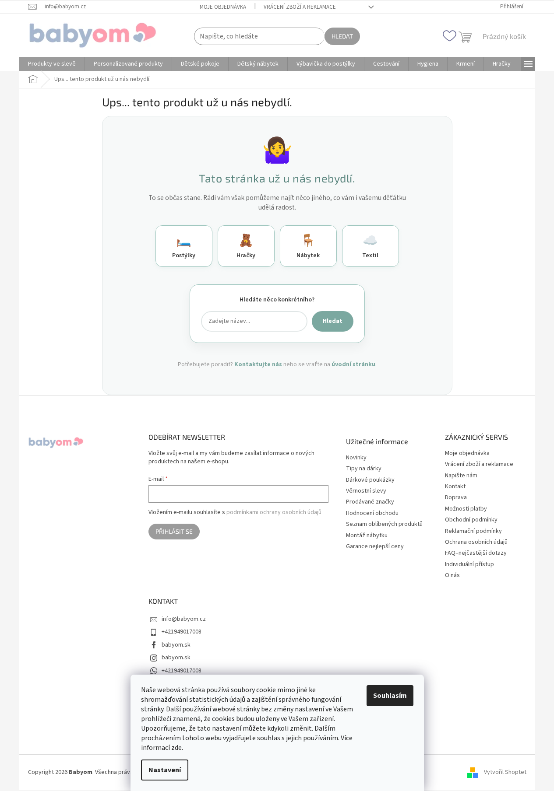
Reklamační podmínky (473, 531)
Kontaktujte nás (258, 364)
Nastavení (164, 770)
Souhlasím (390, 695)
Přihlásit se (174, 531)
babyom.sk (176, 644)
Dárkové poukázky (370, 480)
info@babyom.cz (184, 619)
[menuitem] (52, 64)
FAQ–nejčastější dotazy (476, 553)
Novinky (356, 458)
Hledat (342, 36)
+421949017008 (181, 631)
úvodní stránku (353, 364)
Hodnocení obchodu (372, 513)
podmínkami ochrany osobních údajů (273, 512)
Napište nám (461, 475)
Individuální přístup (469, 564)
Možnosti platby (466, 508)
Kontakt (455, 486)
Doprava (456, 497)
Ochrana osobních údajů (476, 542)
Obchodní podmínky (471, 519)
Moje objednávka (223, 7)
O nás (452, 575)
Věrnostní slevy (366, 491)
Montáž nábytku (367, 536)
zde (176, 747)
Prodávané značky (370, 502)
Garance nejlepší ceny (375, 546)
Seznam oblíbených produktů (384, 524)
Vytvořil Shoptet (505, 772)
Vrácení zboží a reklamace (300, 7)
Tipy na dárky (363, 469)
